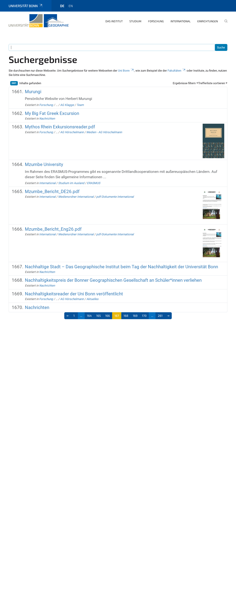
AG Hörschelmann (72, 132)
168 (126, 315)
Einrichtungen (207, 21)
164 (89, 315)
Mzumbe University (44, 164)
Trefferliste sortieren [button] (211, 83)
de (62, 6)
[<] (67, 315)
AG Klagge (67, 105)
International (181, 21)
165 (98, 315)
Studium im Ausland (71, 183)
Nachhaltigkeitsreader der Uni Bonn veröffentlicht (74, 293)
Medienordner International (76, 196)
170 (144, 315)
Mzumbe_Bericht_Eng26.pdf (53, 229)
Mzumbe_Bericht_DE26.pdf (52, 191)
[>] (168, 315)
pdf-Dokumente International (115, 196)
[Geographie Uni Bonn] (39, 20)
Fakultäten (174, 70)
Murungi (33, 91)
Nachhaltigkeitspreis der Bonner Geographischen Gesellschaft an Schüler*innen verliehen (113, 280)
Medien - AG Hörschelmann (104, 132)
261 (160, 315)
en (71, 6)
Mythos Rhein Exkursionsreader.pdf (60, 126)
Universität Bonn (23, 6)
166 (107, 315)
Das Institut (114, 21)
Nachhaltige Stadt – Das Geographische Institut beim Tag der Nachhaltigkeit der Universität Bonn (121, 266)
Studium (135, 21)
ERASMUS (93, 183)
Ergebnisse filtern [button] (184, 83)
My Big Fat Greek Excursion (52, 113)
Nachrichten (47, 118)
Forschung (156, 21)
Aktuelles (92, 299)
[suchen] (224, 23)
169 (135, 315)
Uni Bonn (124, 70)
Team (80, 105)
